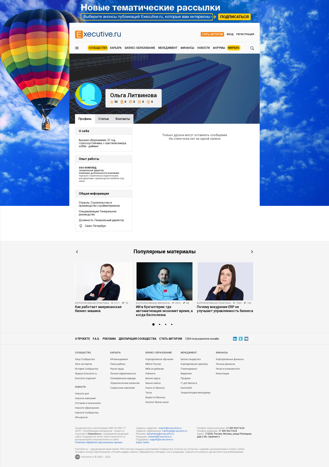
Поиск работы (117, 364)
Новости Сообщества (86, 412)
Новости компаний (85, 398)
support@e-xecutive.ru (161, 439)
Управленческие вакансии (125, 383)
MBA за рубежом (154, 369)
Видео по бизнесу (155, 397)
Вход (230, 34)
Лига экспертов (83, 364)
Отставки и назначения (88, 403)
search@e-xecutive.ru (170, 428)
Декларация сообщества (137, 338)
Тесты (148, 392)
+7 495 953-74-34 (235, 428)
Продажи (186, 378)
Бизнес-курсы (152, 378)
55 (116, 101)
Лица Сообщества (85, 359)
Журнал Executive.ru (86, 373)
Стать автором (212, 34)
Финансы (187, 47)
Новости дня (82, 393)
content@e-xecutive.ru (160, 436)
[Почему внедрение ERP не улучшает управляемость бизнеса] (225, 281)
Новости (203, 47)
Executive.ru (94, 433)
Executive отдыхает (85, 378)
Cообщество (83, 352)
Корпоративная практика (92, 303)
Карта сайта (142, 442)
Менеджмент (167, 47)
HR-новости (81, 417)
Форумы (219, 47)
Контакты (123, 119)
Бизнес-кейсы (153, 383)
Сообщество (98, 47)
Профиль (85, 119)
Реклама (109, 338)
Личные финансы (225, 364)
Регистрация (245, 34)
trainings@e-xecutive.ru (174, 431)
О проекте (82, 338)
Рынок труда (117, 369)
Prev (77, 252)
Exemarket (186, 388)
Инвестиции (222, 373)
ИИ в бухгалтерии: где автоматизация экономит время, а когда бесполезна (164, 311)
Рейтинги (150, 373)
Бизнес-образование (140, 47)
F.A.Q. (96, 338)
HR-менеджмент (119, 359)
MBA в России (153, 364)
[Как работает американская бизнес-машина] (103, 281)
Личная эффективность (123, 373)
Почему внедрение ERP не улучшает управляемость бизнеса (225, 309)
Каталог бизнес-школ (157, 402)
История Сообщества (86, 369)
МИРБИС (233, 47)
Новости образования (87, 408)
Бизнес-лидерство (191, 359)
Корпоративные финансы (153, 303)
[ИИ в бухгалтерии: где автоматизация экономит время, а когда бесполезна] (164, 281)
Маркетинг (186, 373)
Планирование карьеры (123, 378)
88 (187, 303)
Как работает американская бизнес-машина (98, 309)
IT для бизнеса (189, 383)
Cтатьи (103, 119)
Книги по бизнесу (155, 388)
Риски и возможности (228, 369)
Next (252, 252)
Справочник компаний (122, 388)
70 (126, 303)
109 (249, 303)
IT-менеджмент (189, 369)
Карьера (116, 47)
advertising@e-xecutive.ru (160, 433)
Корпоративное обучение (159, 359)
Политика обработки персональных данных (98, 442)
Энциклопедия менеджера (195, 392)
